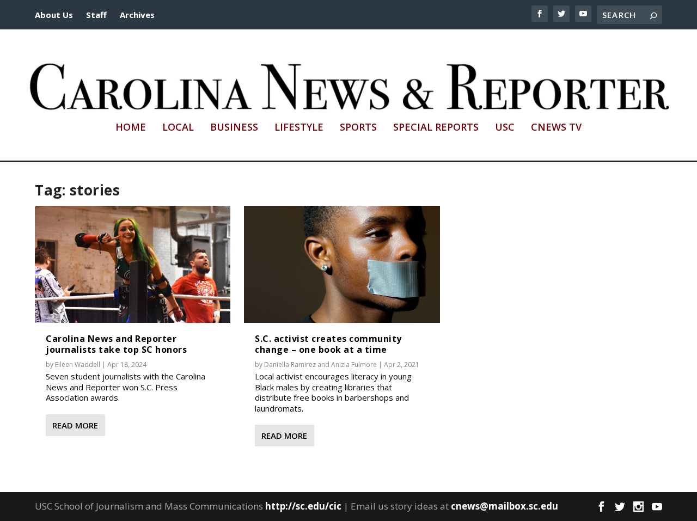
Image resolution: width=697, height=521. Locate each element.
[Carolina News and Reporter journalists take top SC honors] (132, 264)
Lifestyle (298, 127)
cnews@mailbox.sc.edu (504, 506)
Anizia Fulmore (354, 364)
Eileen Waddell (77, 364)
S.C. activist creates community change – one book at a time (328, 344)
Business (234, 127)
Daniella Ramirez (290, 364)
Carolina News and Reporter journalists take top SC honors (116, 344)
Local (178, 127)
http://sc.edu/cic (303, 506)
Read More (75, 425)
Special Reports (436, 127)
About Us (54, 14)
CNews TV (556, 127)
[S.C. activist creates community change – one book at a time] (341, 264)
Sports (358, 127)
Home (130, 127)
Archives (137, 14)
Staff (96, 14)
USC (505, 127)
